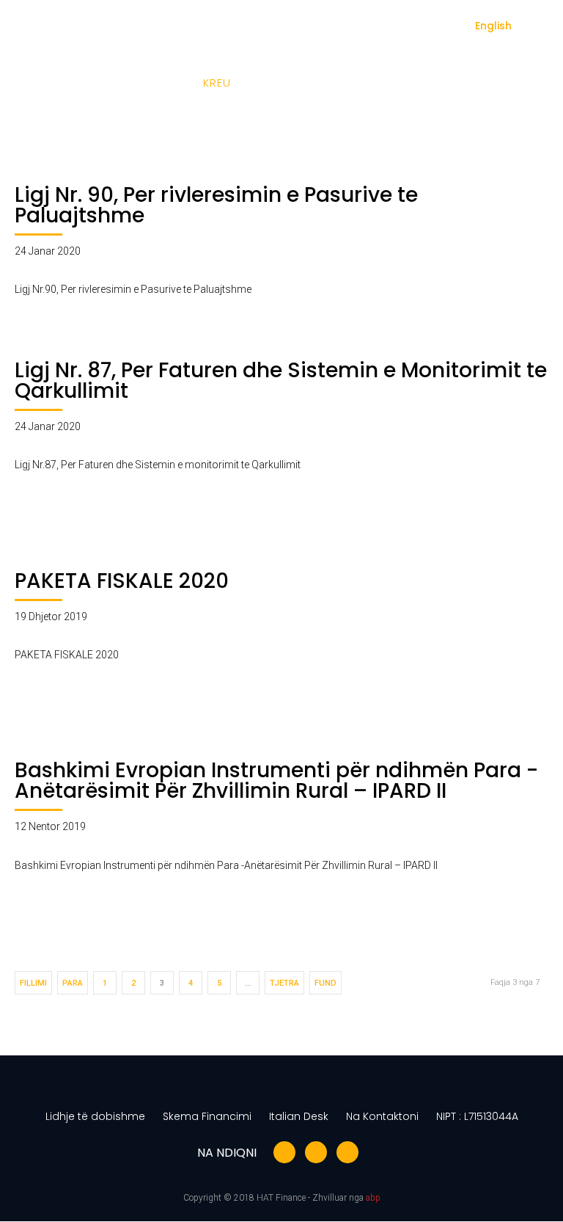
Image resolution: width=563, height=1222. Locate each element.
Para (72, 983)
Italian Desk (298, 1116)
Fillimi (33, 983)
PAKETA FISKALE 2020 (122, 581)
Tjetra (284, 983)
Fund (325, 983)
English (493, 25)
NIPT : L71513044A (477, 1116)
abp (373, 1198)
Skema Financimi (207, 1116)
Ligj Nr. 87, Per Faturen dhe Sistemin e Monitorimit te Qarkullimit (281, 380)
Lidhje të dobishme (95, 1116)
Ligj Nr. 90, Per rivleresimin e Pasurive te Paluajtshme (216, 205)
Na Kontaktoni (382, 1116)
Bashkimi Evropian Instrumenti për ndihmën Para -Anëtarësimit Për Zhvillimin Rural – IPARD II (276, 780)
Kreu (217, 82)
